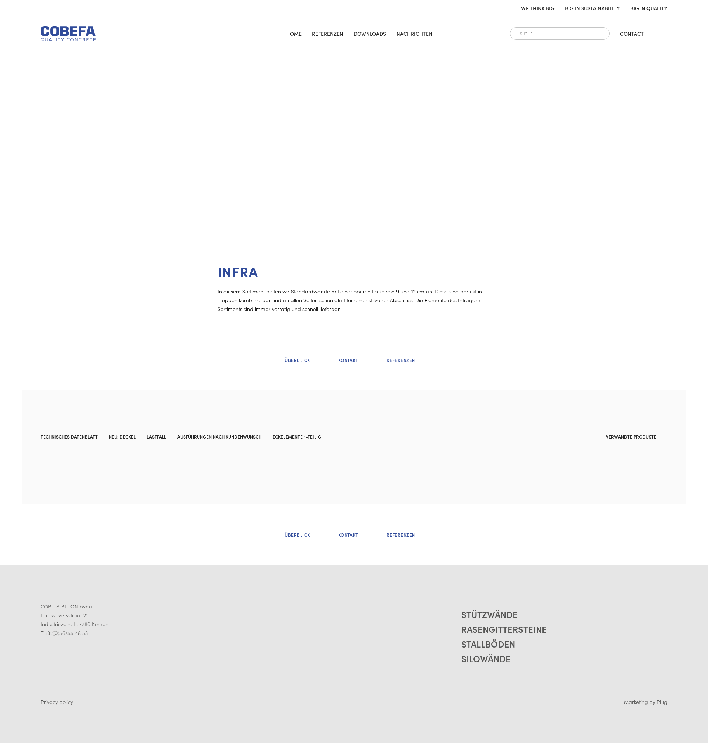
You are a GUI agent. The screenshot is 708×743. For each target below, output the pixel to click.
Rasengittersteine (504, 629)
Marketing (636, 701)
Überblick (297, 360)
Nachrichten (414, 33)
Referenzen (327, 33)
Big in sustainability (592, 8)
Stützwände (489, 614)
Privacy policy (57, 701)
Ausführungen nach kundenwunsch (219, 436)
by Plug (658, 701)
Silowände (486, 658)
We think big (538, 8)
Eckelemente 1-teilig (297, 436)
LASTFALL (156, 436)
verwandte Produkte (631, 436)
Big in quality (648, 8)
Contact (632, 33)
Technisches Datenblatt (69, 436)
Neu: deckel (122, 436)
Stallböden (488, 644)
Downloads (370, 33)
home (294, 33)
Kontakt (348, 360)
